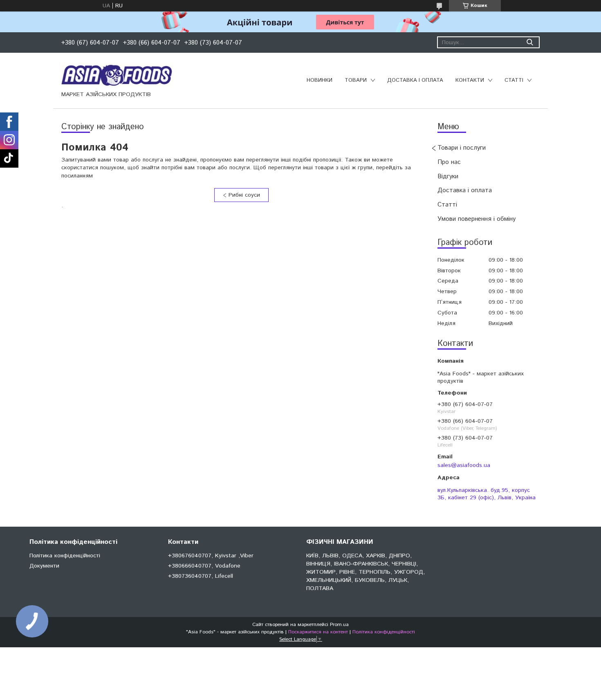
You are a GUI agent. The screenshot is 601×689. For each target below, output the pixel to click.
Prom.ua (339, 624)
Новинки (319, 80)
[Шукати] (529, 42)
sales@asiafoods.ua (463, 465)
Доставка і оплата (415, 80)
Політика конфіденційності (64, 556)
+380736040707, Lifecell (200, 576)
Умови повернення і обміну (476, 219)
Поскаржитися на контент (318, 631)
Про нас (449, 162)
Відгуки (447, 176)
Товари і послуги (461, 148)
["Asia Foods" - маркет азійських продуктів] (117, 75)
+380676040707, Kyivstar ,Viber (210, 556)
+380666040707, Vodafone (204, 566)
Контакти (469, 80)
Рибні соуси (244, 195)
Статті (514, 80)
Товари (356, 80)
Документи (44, 566)
